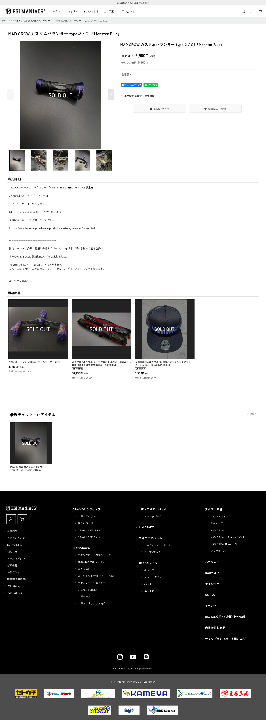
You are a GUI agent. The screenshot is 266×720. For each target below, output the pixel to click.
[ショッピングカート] (260, 11)
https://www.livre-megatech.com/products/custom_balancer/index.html (52, 228)
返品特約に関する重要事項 (139, 96)
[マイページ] (252, 11)
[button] (243, 11)
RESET (253, 414)
